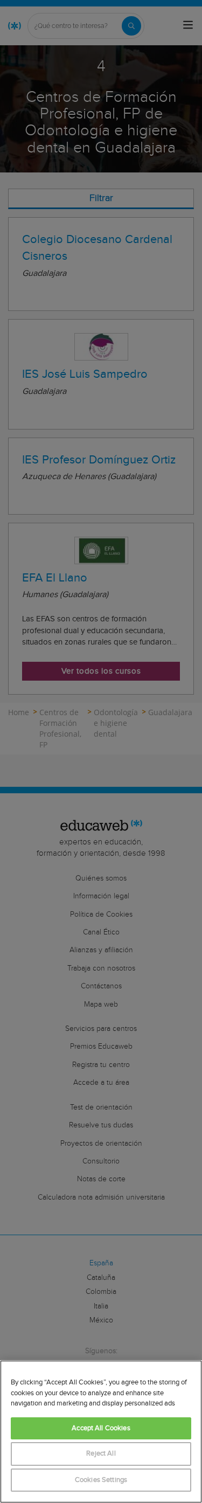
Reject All (100, 1454)
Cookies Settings (101, 1480)
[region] (101, 1431)
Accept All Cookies (101, 1428)
